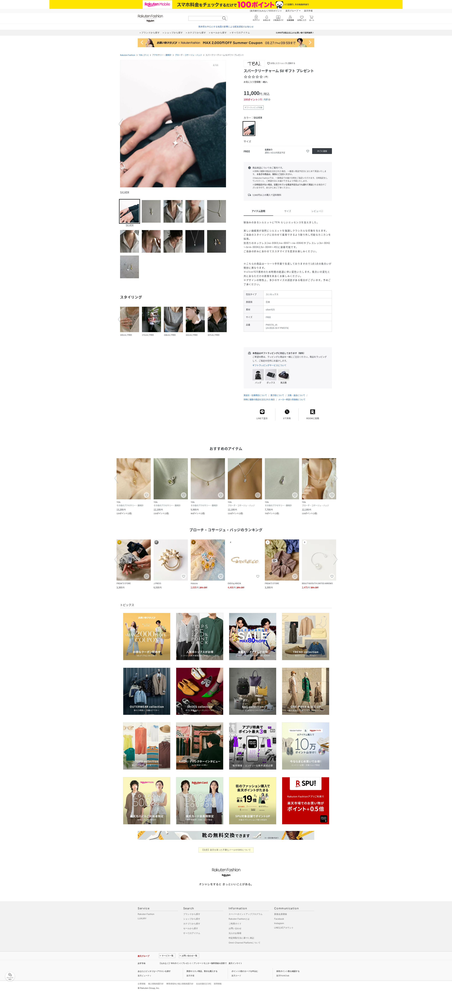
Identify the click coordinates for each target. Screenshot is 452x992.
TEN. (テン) (144, 55)
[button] (173, 124)
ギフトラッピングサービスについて (269, 365)
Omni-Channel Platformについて (244, 942)
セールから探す (190, 928)
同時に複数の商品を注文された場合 (259, 399)
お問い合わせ (235, 928)
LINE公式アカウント (284, 927)
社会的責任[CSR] (203, 983)
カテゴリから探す (191, 923)
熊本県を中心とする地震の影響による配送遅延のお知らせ (226, 26)
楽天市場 (308, 10)
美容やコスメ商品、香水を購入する (202, 971)
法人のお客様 (235, 933)
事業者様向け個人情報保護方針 (180, 983)
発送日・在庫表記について (255, 395)
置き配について (277, 395)
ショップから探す (191, 918)
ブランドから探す (191, 914)
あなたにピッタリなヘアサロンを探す (154, 971)
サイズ (287, 211)
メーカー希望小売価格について (291, 399)
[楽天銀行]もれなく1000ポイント (266, 10)
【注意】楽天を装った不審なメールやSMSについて (226, 849)
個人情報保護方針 (156, 983)
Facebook (279, 918)
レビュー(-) (317, 211)
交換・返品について (296, 395)
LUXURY (142, 918)
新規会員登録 (280, 914)
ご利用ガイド (235, 923)
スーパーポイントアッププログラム (246, 914)
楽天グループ (292, 10)
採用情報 (218, 983)
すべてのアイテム (191, 933)
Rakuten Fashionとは (239, 918)
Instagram (279, 923)
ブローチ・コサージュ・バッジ (188, 55)
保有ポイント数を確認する (288, 971)
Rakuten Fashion (127, 55)
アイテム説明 (258, 211)
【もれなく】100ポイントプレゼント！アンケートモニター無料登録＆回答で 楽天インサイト (200, 963)
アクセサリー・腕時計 (161, 55)
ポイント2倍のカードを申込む (244, 971)
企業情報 (141, 983)
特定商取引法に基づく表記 (241, 938)
